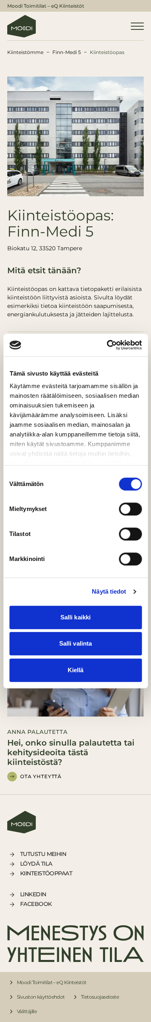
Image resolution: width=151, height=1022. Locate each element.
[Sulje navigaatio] (137, 26)
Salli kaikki (75, 617)
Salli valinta (75, 643)
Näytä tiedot (109, 591)
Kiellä (76, 670)
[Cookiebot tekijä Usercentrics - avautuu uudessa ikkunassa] (107, 345)
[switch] (130, 509)
